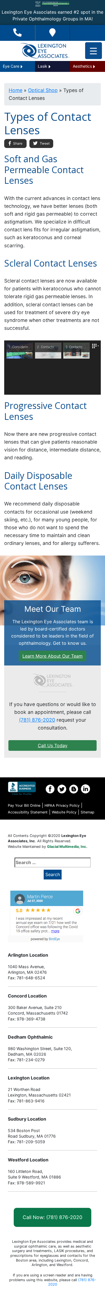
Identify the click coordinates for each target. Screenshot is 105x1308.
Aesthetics (82, 66)
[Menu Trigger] (93, 50)
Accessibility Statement (28, 812)
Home (15, 90)
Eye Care (11, 66)
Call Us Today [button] (52, 745)
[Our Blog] (74, 789)
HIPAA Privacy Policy (62, 805)
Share (17, 143)
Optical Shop (43, 90)
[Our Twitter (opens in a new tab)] (62, 789)
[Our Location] (52, 33)
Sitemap (87, 812)
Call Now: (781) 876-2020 (52, 1217)
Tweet (44, 143)
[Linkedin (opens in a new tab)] (85, 789)
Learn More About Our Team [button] (52, 656)
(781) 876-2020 (37, 720)
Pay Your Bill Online (24, 805)
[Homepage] (52, 680)
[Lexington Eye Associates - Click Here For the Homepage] (45, 51)
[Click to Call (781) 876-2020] (17, 33)
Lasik (42, 66)
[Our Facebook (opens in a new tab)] (50, 789)
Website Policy (64, 812)
